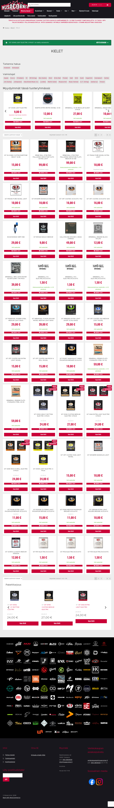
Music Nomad (73, 82)
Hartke (106, 78)
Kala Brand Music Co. (31, 82)
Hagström (89, 78)
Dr (26, 78)
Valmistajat (95, 11)
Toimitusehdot (42, 16)
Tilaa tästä (23, 623)
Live (66, 11)
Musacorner (63, 82)
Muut (73, 11)
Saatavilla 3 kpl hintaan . (18, 115)
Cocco (12, 78)
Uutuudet (7, 11)
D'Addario (20, 78)
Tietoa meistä (31, 16)
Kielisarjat (15, 67)
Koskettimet (38, 11)
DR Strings (33, 78)
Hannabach (98, 78)
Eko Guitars (43, 78)
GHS (76, 78)
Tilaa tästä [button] (18, 127)
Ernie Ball (57, 78)
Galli (71, 78)
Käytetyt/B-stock (84, 11)
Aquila (6, 78)
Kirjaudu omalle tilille (38, 755)
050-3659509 (67, 759)
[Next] (108, 111)
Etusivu (7, 28)
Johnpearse (18, 82)
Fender (65, 78)
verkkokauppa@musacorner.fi (98, 760)
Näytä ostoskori (101, 43)
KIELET (13, 28)
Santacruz (94, 82)
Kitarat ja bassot (25, 11)
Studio (58, 11)
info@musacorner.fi (65, 762)
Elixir (50, 78)
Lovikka (43, 82)
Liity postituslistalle (19, 16)
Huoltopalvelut (53, 16)
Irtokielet (7, 67)
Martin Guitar (52, 82)
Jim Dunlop (8, 82)
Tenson (102, 82)
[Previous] (6, 111)
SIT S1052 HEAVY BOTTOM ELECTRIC (13, 607)
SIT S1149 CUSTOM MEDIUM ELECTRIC (48, 607)
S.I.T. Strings (84, 82)
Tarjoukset (15, 11)
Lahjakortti (7, 16)
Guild (82, 78)
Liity (6, 779)
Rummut (49, 11)
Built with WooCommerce (11, 797)
